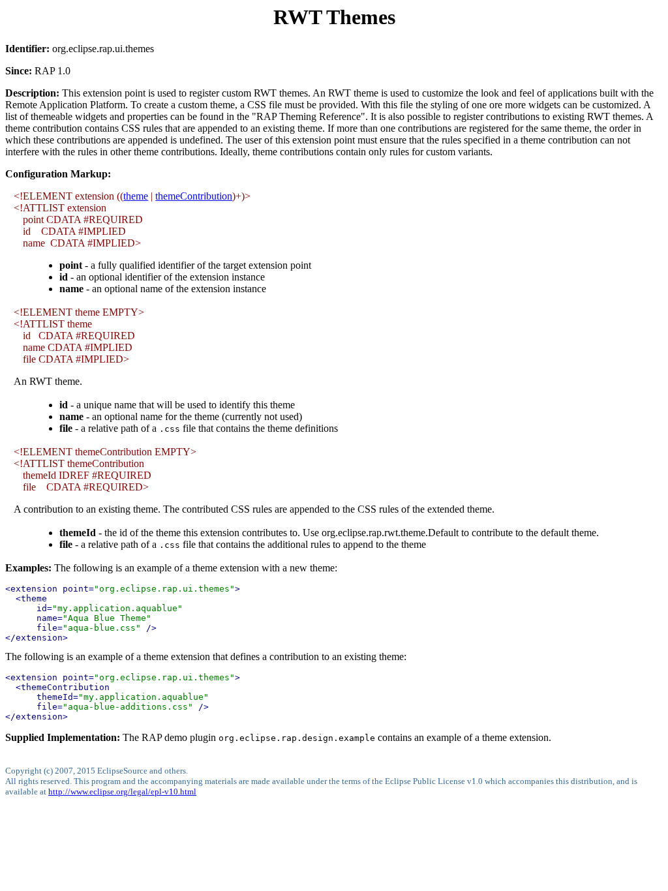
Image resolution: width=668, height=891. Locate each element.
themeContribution (193, 196)
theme (135, 196)
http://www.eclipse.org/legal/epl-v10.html (122, 791)
